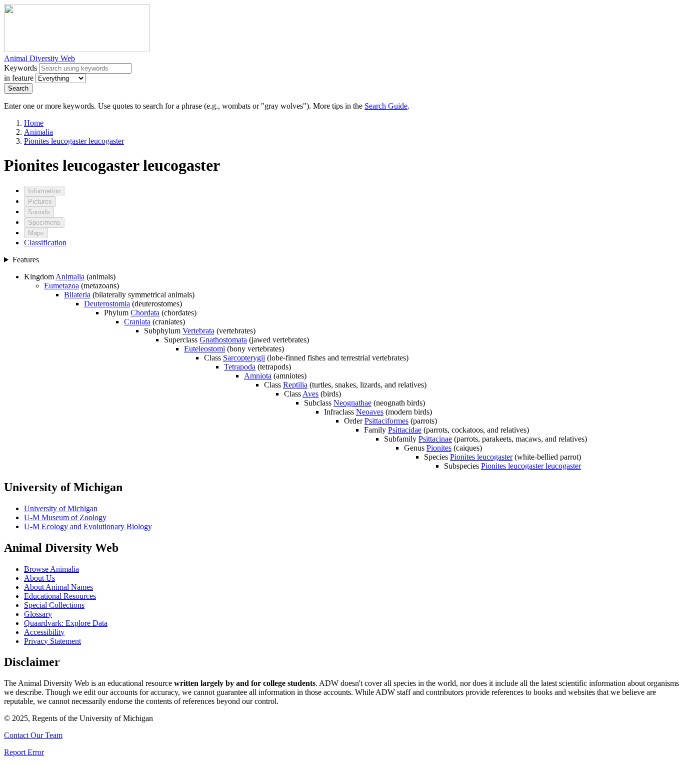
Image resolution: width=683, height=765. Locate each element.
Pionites (439, 448)
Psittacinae (435, 439)
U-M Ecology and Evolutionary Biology (88, 526)
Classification (45, 242)
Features (25, 259)
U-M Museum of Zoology (65, 517)
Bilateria (77, 294)
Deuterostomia (107, 303)
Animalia (38, 132)
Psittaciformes (386, 421)
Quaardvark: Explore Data (66, 623)
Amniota (258, 375)
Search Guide (386, 106)
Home (34, 123)
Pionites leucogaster (481, 457)
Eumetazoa (61, 285)
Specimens (44, 222)
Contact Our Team (33, 735)
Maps (36, 233)
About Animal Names (58, 587)
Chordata (145, 312)
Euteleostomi (204, 348)
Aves (310, 394)
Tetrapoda (240, 366)
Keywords (20, 68)
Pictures (40, 201)
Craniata (137, 321)
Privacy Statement (52, 641)
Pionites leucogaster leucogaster (74, 141)
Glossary (38, 614)
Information (44, 191)
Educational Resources (60, 596)
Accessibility (44, 632)
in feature (19, 78)
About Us (39, 578)
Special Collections (54, 605)
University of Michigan (61, 508)
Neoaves (370, 412)
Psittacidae (405, 430)
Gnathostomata (223, 339)
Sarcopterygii (244, 357)
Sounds (39, 212)
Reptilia (295, 384)
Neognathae (353, 403)
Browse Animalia (51, 569)
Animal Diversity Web (39, 58)
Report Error (24, 752)
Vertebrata (198, 330)
